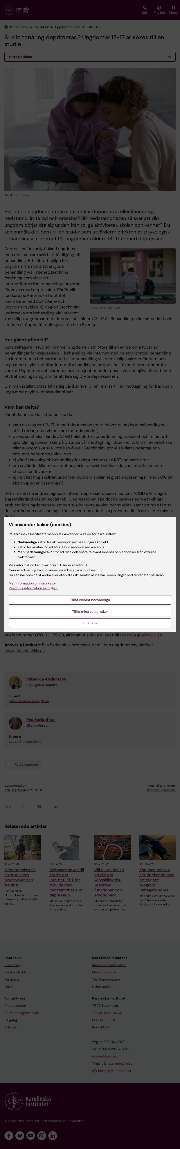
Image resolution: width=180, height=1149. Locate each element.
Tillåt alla (90, 623)
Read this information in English (33, 588)
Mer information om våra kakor (32, 583)
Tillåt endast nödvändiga (90, 600)
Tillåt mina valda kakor (90, 611)
